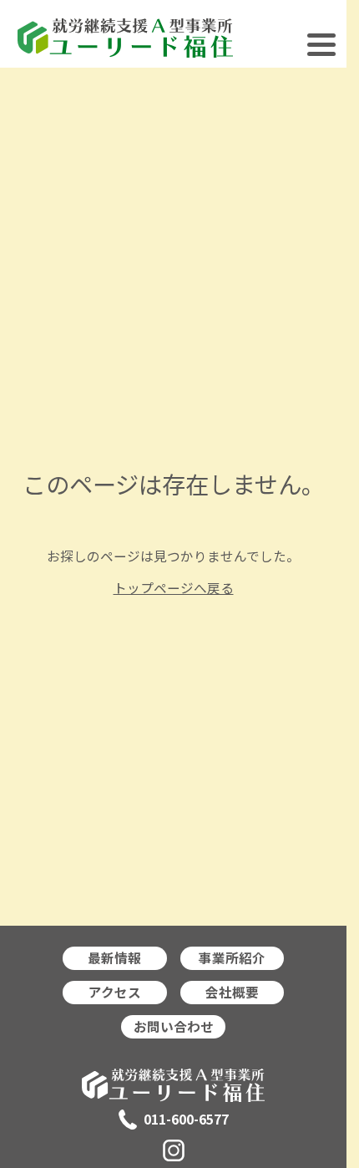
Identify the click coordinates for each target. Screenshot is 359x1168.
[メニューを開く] (321, 50)
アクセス (114, 992)
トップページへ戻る (174, 587)
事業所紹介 (232, 957)
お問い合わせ (174, 1026)
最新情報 (114, 957)
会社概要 (232, 992)
